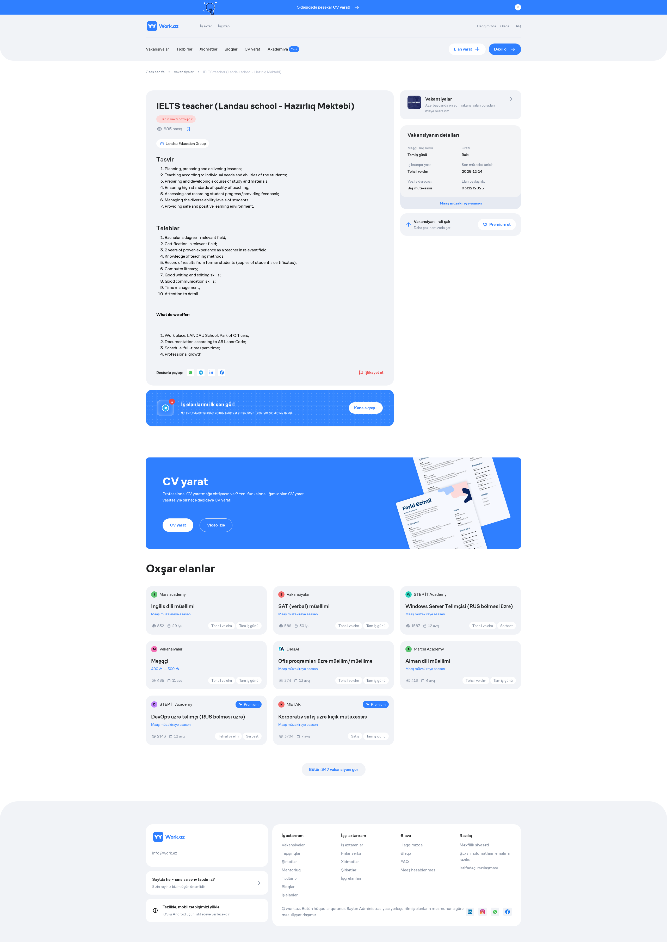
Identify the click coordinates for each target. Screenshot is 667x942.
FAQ (517, 26)
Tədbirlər (184, 49)
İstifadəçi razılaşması (479, 868)
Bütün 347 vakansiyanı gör (333, 769)
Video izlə (216, 525)
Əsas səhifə (155, 72)
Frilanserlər (351, 853)
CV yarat (252, 49)
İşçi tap (224, 26)
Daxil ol (501, 49)
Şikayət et (374, 372)
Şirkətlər (289, 861)
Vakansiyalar (157, 49)
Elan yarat (463, 49)
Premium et (500, 224)
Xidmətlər (208, 49)
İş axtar (206, 26)
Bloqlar (231, 49)
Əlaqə (504, 26)
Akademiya (282, 49)
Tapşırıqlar (291, 853)
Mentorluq (291, 870)
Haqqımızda (486, 26)
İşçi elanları (351, 878)
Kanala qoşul (366, 408)
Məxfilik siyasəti (474, 845)
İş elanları (290, 895)
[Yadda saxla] (188, 129)
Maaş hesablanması (418, 870)
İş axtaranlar (352, 845)
